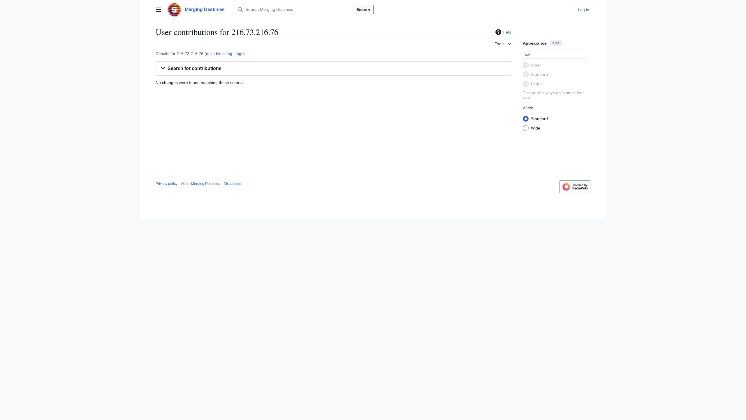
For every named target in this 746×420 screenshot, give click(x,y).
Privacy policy (166, 184)
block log (224, 53)
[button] (158, 9)
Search (363, 9)
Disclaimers (233, 184)
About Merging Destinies (200, 184)
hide (556, 43)
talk (209, 53)
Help (507, 32)
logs (239, 53)
